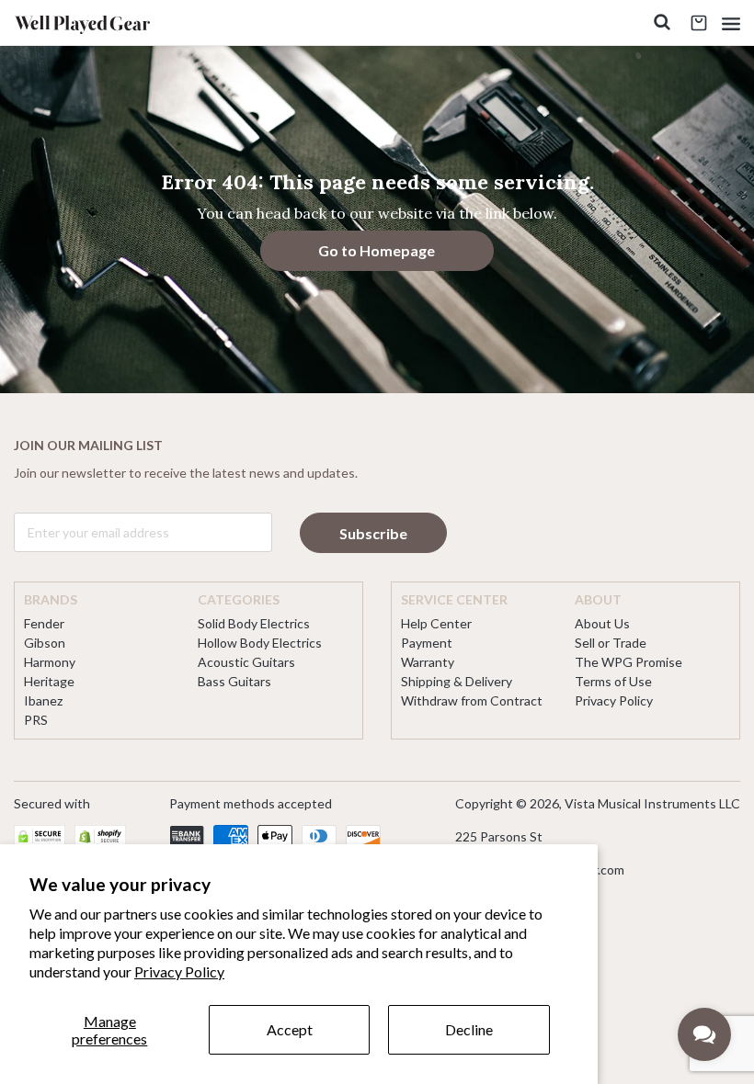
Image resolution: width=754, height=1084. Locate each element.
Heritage (49, 681)
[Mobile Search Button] (662, 23)
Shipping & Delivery (456, 681)
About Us (602, 623)
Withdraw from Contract (472, 700)
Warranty (427, 662)
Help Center (436, 623)
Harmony (49, 662)
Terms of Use (613, 681)
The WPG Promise (628, 662)
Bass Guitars (234, 681)
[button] (731, 23)
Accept (290, 1029)
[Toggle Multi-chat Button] (704, 1034)
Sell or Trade (610, 642)
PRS (36, 720)
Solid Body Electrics (254, 623)
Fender (44, 623)
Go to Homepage (376, 250)
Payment (426, 642)
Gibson (44, 642)
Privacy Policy (179, 971)
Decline (469, 1029)
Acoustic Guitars (246, 662)
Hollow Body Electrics (260, 642)
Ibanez (43, 700)
